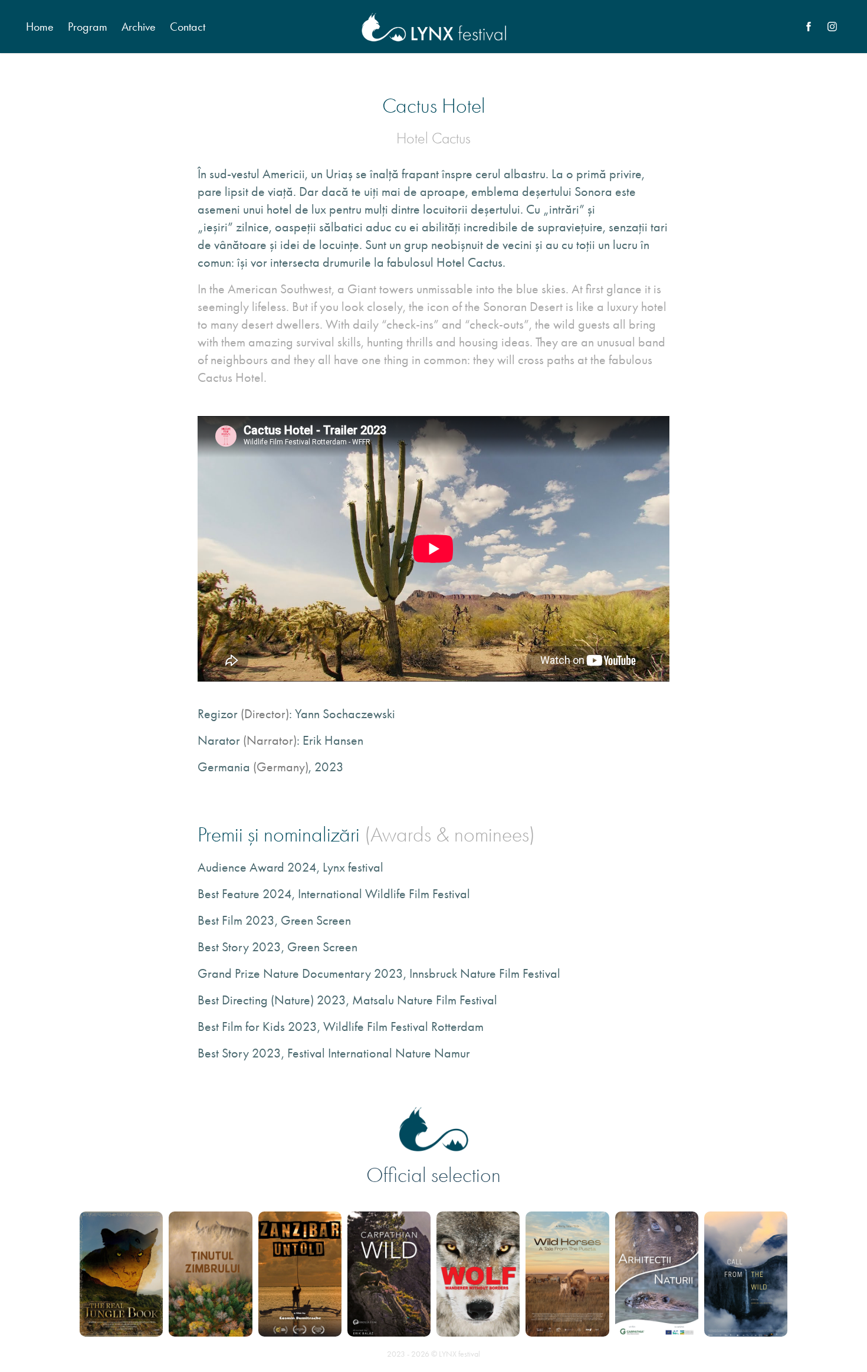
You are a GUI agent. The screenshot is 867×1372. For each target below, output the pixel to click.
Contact (187, 26)
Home (40, 26)
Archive (138, 26)
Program (87, 26)
